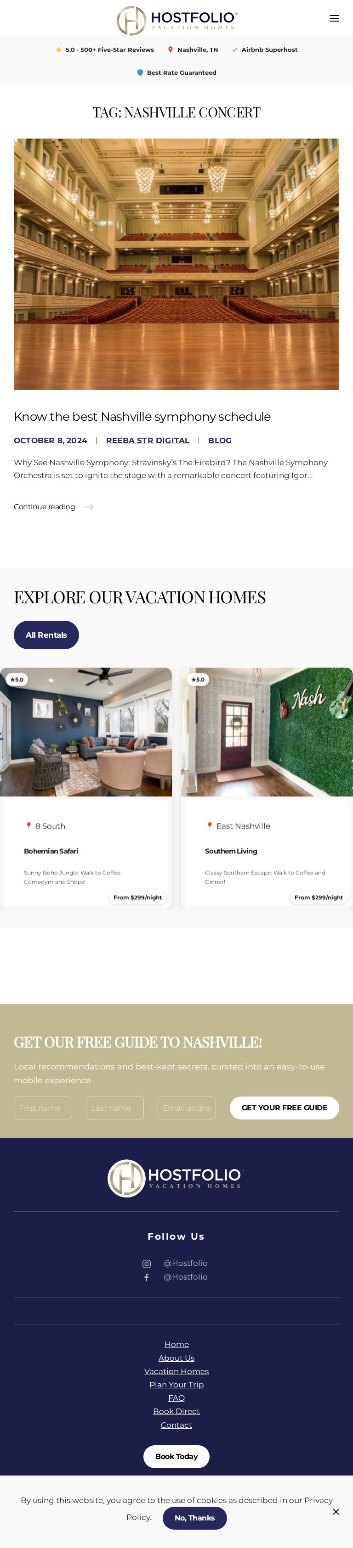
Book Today (176, 1456)
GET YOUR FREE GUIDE (285, 1107)
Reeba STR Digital (147, 440)
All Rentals (46, 635)
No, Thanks (195, 1518)
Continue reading (44, 506)
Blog (220, 440)
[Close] (336, 1512)
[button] (334, 18)
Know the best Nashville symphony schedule (142, 416)
